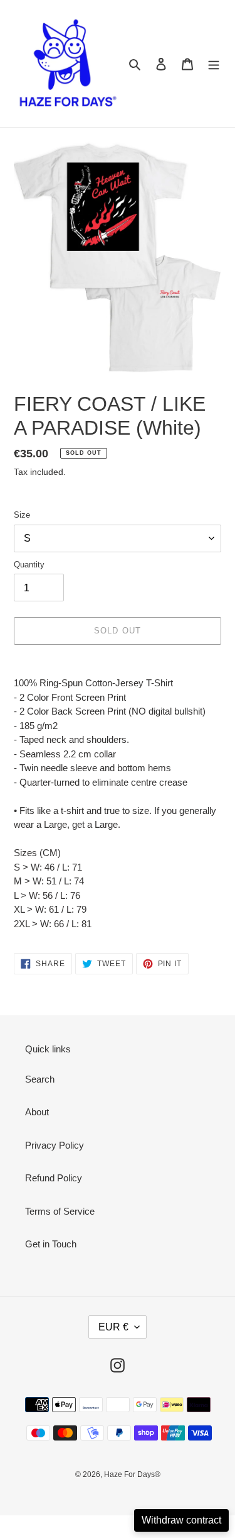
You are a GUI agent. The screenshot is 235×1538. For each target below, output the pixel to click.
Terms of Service (60, 1211)
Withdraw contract (181, 1520)
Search (40, 1079)
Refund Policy (53, 1178)
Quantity (29, 564)
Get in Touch (50, 1244)
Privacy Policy (54, 1145)
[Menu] (214, 63)
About (37, 1111)
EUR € (113, 1327)
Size (22, 515)
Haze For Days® (132, 1474)
